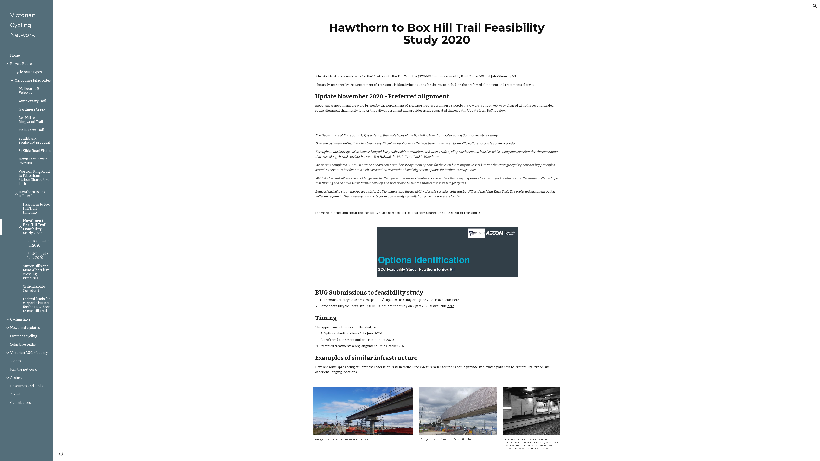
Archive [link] (16, 378)
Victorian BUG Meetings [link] (29, 353)
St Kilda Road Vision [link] (35, 151)
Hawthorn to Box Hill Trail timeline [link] (36, 208)
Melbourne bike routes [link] (33, 80)
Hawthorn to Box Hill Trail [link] (32, 194)
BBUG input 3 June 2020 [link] (38, 256)
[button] (815, 6)
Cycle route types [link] (28, 72)
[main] (436, 33)
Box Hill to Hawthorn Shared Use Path (422, 213)
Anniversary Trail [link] (32, 101)
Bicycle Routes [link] (22, 64)
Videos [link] (15, 361)
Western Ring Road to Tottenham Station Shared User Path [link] (35, 177)
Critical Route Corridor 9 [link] (34, 288)
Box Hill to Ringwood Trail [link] (31, 120)
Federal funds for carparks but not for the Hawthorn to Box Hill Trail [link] (36, 305)
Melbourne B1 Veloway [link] (30, 91)
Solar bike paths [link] (23, 344)
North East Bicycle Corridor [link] (33, 161)
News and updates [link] (25, 328)
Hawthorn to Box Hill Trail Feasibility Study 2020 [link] (35, 227)
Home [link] (15, 55)
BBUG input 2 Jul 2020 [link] (38, 243)
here (455, 300)
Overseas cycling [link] (23, 336)
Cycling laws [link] (20, 319)
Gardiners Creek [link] (32, 109)
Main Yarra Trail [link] (31, 130)
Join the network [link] (23, 369)
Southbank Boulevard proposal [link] (34, 140)
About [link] (15, 394)
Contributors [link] (20, 403)
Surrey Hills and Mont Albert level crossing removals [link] (37, 272)
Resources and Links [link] (26, 386)
